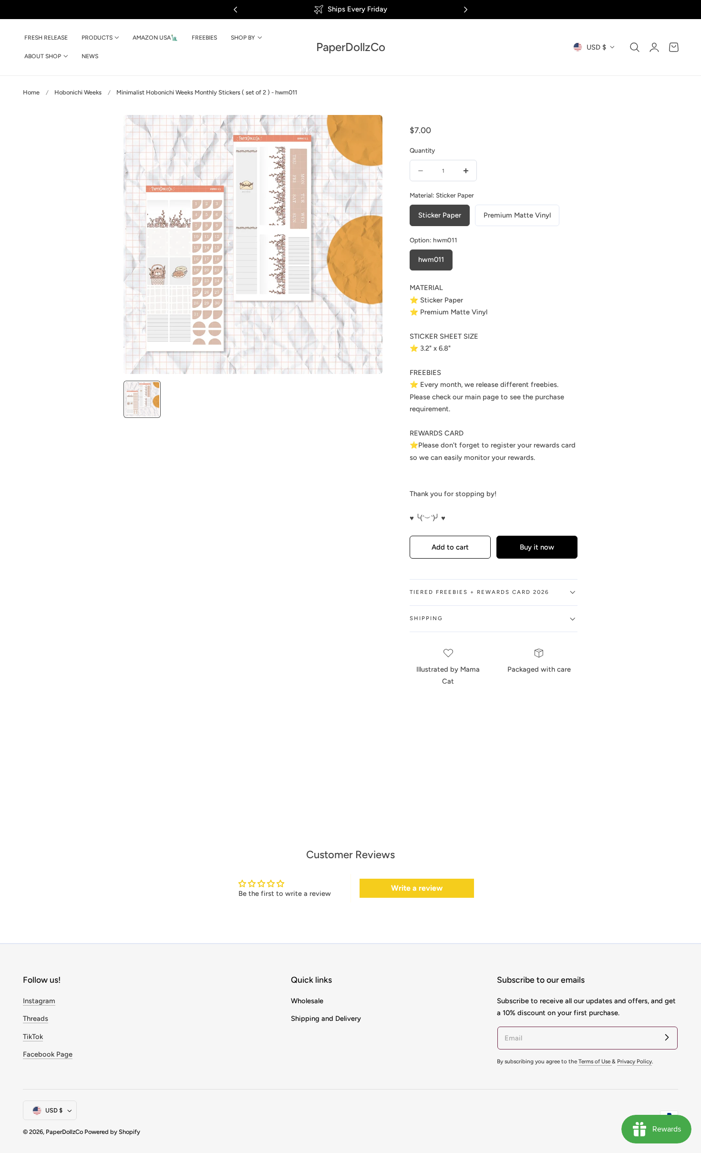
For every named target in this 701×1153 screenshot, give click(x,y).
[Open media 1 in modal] (365, 132)
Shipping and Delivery (326, 1018)
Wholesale (307, 1001)
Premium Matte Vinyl (517, 215)
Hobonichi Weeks (78, 92)
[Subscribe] (666, 1037)
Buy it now (537, 547)
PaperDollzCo (64, 1132)
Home (31, 92)
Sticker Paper (439, 215)
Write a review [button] (417, 888)
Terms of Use (595, 1061)
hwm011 (431, 259)
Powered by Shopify (112, 1132)
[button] (634, 47)
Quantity (422, 150)
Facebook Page (47, 1054)
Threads (35, 1018)
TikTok (33, 1036)
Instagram (39, 1001)
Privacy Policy (634, 1061)
